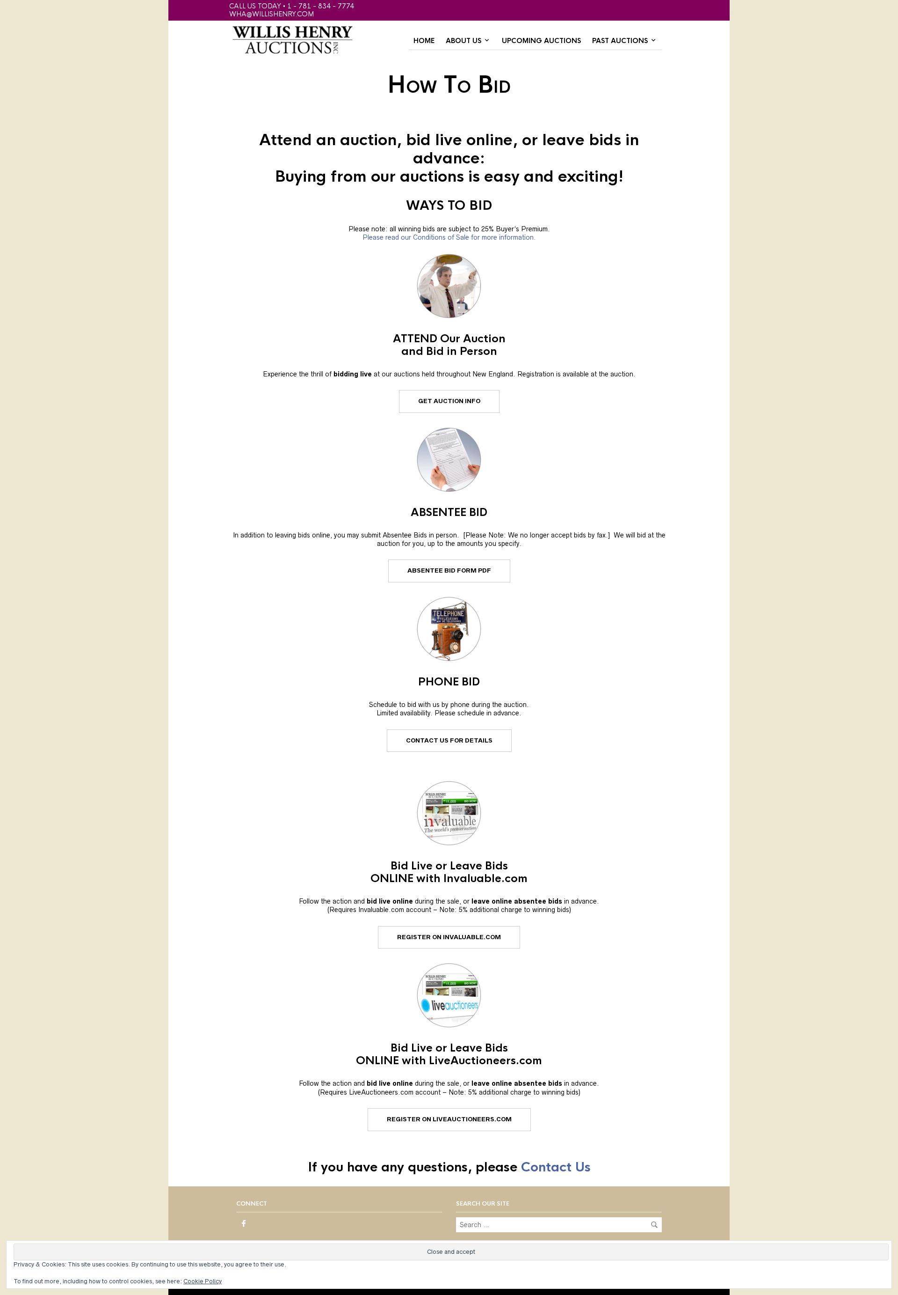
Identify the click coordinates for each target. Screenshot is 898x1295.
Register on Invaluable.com (449, 937)
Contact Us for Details (449, 740)
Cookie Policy (202, 1281)
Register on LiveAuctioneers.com (449, 1119)
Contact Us (556, 1167)
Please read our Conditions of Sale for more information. (449, 237)
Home (424, 41)
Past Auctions (620, 41)
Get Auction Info (449, 401)
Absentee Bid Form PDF (449, 570)
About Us (463, 41)
